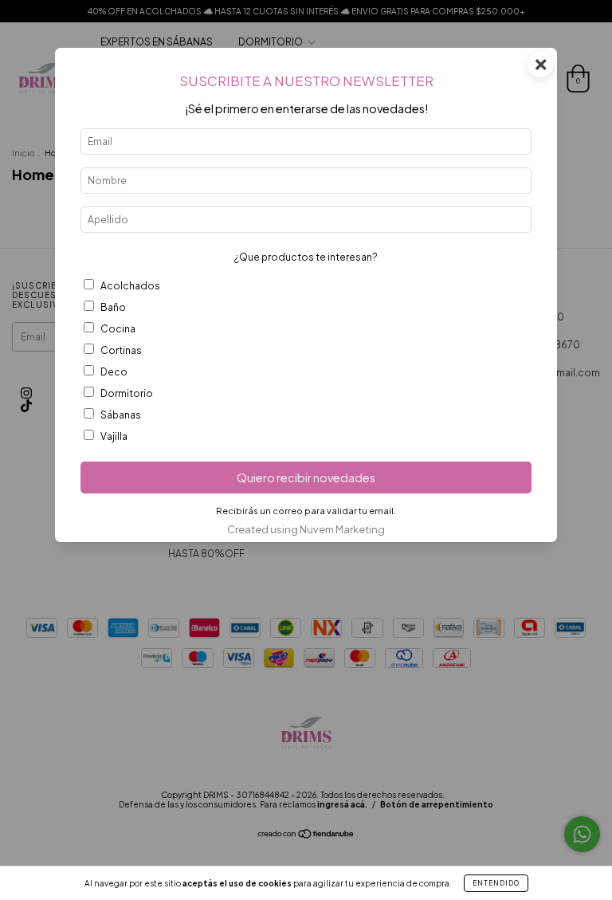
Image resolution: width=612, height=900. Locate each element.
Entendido (496, 883)
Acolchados (130, 286)
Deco (114, 372)
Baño (113, 307)
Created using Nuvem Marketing (306, 529)
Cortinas (121, 350)
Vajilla (114, 436)
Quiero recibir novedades (306, 477)
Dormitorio (126, 393)
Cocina (117, 329)
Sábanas (120, 415)
